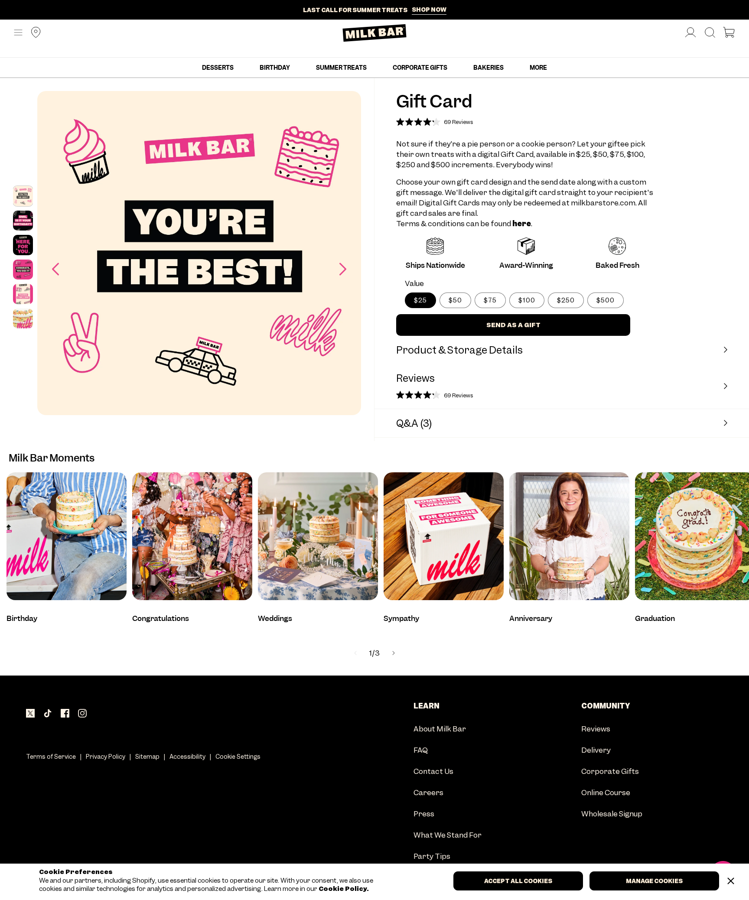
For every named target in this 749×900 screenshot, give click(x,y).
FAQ (421, 751)
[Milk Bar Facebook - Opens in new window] (65, 714)
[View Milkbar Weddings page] (318, 536)
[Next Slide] (393, 653)
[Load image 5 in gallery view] (23, 294)
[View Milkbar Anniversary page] (569, 536)
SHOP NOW (429, 9)
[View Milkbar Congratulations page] (192, 536)
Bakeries (488, 67)
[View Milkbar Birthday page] (67, 536)
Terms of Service (51, 756)
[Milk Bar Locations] (33, 33)
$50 (455, 300)
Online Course (605, 793)
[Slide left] (55, 269)
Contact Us (433, 772)
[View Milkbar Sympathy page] (444, 536)
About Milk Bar (440, 729)
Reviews (595, 729)
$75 (490, 300)
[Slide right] (342, 269)
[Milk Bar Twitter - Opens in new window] (30, 714)
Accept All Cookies (518, 881)
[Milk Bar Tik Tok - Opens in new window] (47, 714)
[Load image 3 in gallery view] (23, 245)
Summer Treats (341, 67)
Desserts (218, 67)
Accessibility (187, 756)
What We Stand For (448, 836)
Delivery (596, 751)
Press (424, 814)
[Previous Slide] (355, 653)
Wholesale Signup (611, 814)
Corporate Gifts (420, 67)
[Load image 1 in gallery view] (23, 196)
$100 (526, 300)
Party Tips (432, 857)
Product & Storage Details (459, 350)
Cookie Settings (238, 756)
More (538, 67)
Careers (428, 793)
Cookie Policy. (343, 889)
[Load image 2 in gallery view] (23, 221)
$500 (605, 300)
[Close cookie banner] (731, 881)
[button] (18, 32)
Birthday (275, 67)
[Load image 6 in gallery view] (23, 318)
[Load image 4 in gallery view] (23, 269)
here (521, 223)
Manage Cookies (654, 881)
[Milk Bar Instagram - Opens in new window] (82, 714)
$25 (420, 300)
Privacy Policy (105, 756)
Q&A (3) (414, 423)
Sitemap (147, 756)
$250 (566, 300)
